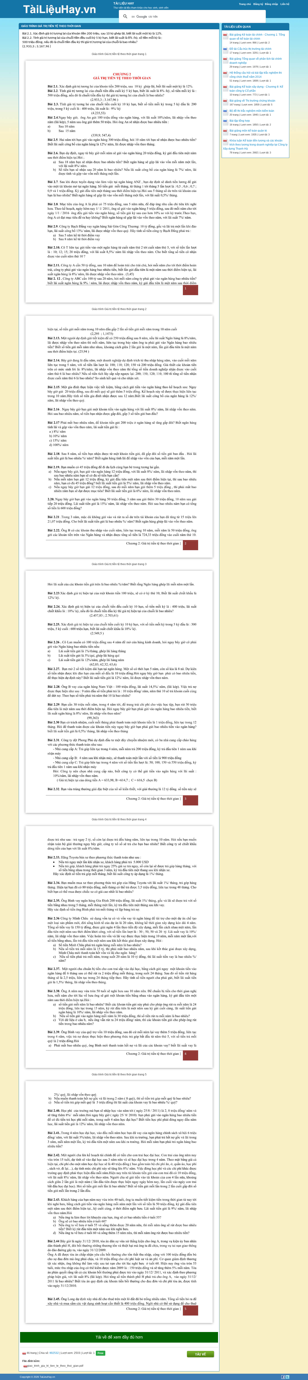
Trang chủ (245, 4)
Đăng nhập (271, 4)
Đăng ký (258, 4)
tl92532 (54, 1353)
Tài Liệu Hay (123, 3)
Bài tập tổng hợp (240, 120)
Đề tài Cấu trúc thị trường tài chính (250, 48)
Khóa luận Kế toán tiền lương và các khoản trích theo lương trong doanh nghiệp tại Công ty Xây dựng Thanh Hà (255, 144)
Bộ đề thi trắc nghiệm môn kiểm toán (252, 110)
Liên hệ (284, 4)
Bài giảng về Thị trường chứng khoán (252, 100)
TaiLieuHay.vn (47, 1376)
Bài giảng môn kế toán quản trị (248, 130)
